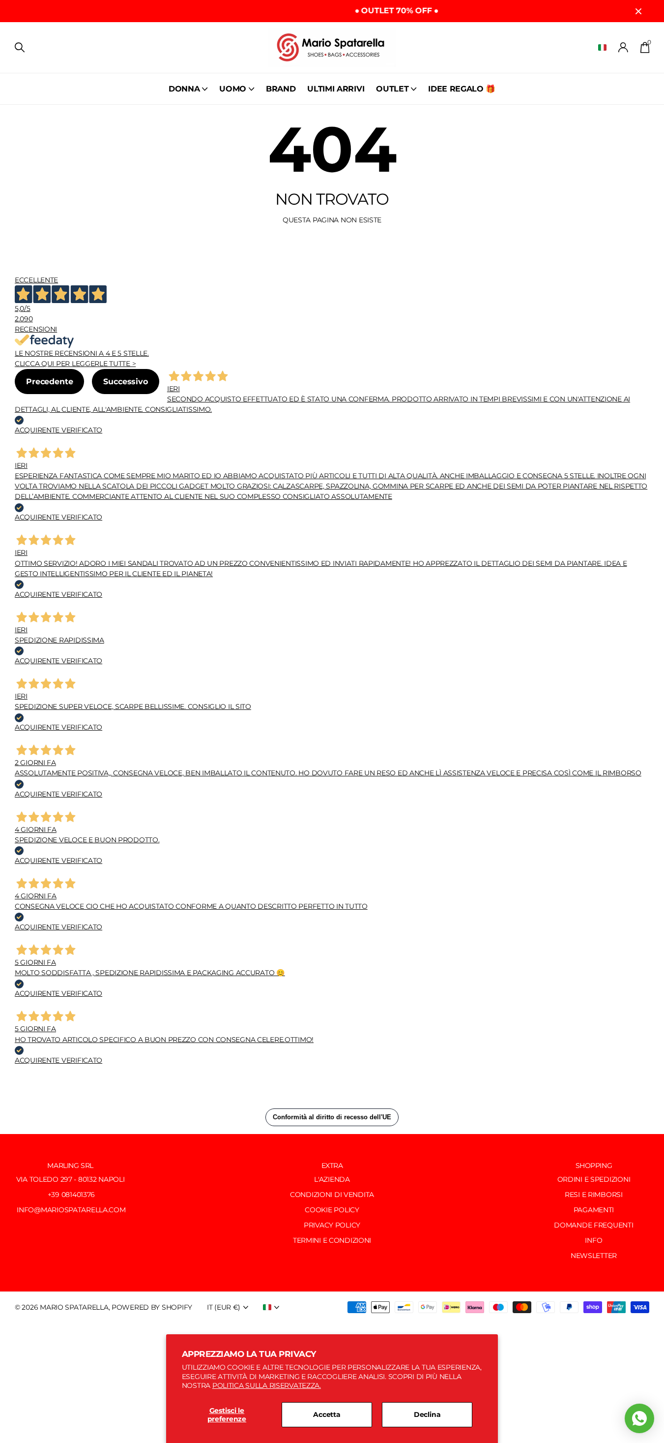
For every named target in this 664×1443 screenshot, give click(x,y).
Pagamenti (594, 1209)
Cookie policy (332, 1209)
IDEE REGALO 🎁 (461, 88)
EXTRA (332, 1165)
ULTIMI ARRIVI (335, 88)
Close (638, 11)
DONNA (184, 88)
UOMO (232, 88)
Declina (427, 1414)
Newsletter (594, 1255)
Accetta (327, 1414)
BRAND (280, 88)
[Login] (623, 47)
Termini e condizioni (332, 1240)
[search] (20, 47)
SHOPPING (594, 1165)
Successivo (125, 381)
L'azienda (331, 1179)
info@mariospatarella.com (70, 1209)
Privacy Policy (332, 1225)
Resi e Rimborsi (594, 1194)
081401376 (78, 1194)
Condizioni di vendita (332, 1194)
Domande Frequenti (593, 1225)
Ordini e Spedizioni (594, 1179)
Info (593, 1240)
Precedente (49, 381)
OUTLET (392, 88)
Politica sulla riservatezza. (266, 1385)
